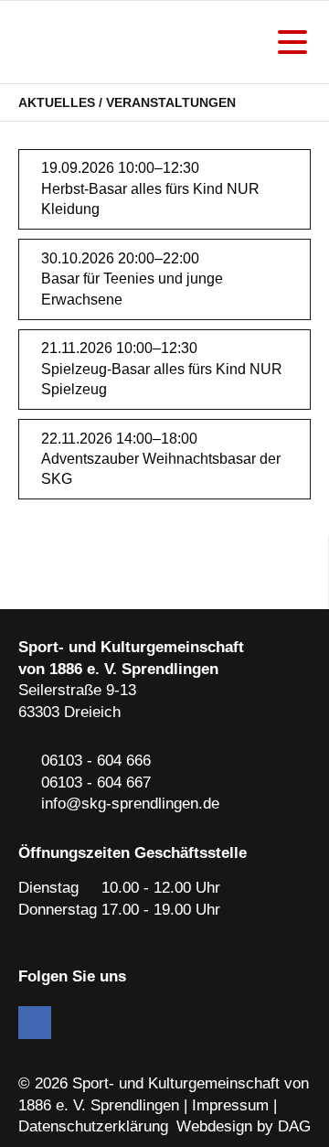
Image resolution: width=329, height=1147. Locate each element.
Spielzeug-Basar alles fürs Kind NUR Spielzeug (161, 379)
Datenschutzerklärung (93, 1126)
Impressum (230, 1105)
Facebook (34, 1022)
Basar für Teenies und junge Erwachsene (132, 288)
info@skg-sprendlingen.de (130, 803)
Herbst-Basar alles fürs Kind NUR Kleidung (150, 199)
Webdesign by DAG (243, 1126)
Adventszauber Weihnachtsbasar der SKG (161, 469)
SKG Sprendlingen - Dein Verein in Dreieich (114, 42)
